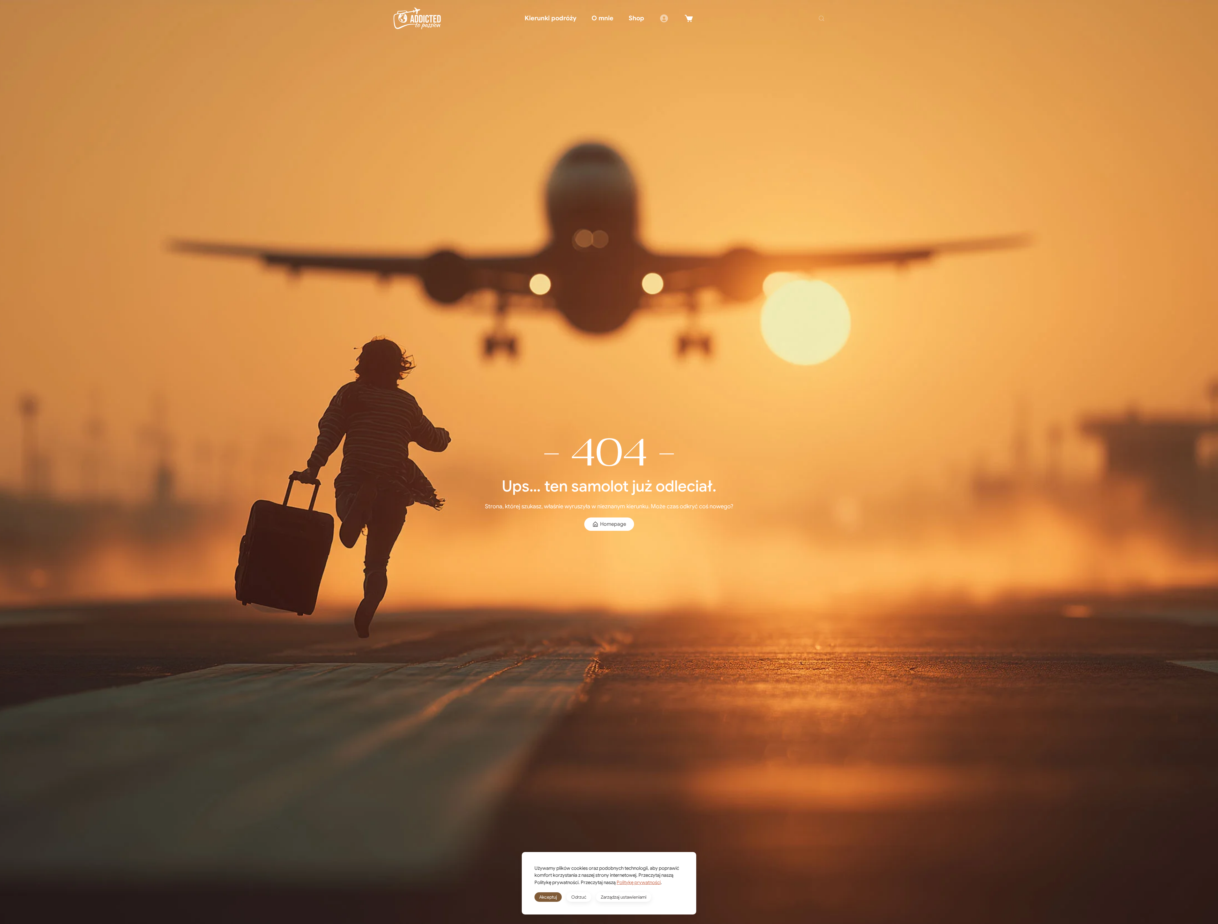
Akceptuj (548, 897)
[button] (821, 18)
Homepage (613, 524)
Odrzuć (578, 897)
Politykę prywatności (639, 882)
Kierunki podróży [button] (550, 18)
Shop (636, 18)
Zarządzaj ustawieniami (623, 897)
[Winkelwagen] (689, 18)
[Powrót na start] (417, 18)
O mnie (602, 18)
